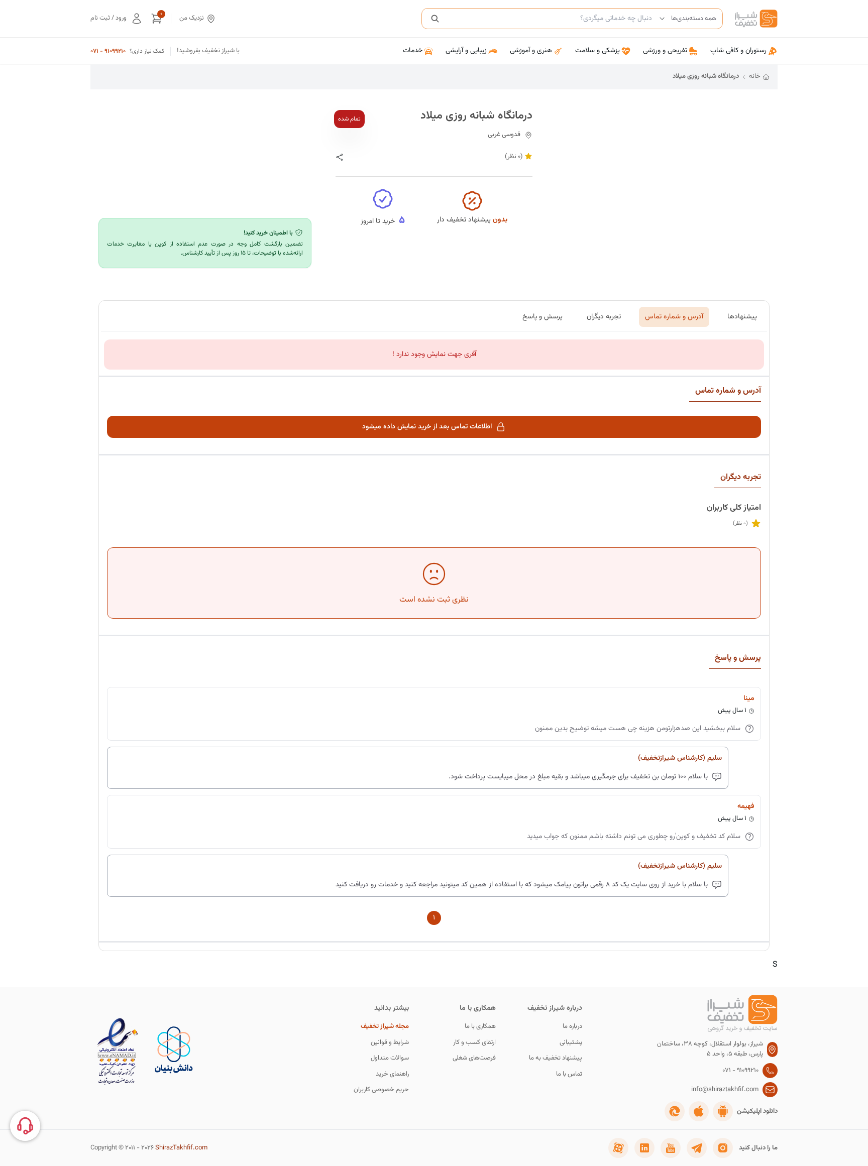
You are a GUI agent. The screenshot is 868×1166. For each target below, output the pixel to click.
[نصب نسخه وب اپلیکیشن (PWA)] (675, 1111)
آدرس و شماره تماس (674, 316)
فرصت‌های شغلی (474, 1058)
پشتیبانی (571, 1042)
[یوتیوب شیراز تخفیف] (671, 1148)
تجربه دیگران (604, 316)
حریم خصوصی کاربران (381, 1090)
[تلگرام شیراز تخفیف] (697, 1148)
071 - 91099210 (108, 51)
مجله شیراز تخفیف (385, 1026)
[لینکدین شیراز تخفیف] (644, 1148)
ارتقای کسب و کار (474, 1042)
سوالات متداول (390, 1058)
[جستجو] (435, 19)
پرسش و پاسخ (542, 316)
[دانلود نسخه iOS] (699, 1111)
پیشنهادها (742, 316)
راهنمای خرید (392, 1074)
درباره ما (572, 1026)
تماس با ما (569, 1074)
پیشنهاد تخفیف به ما (555, 1058)
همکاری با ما (480, 1026)
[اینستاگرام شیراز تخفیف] (723, 1148)
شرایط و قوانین (390, 1042)
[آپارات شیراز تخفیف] (618, 1148)
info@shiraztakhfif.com (724, 1090)
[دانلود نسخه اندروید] (723, 1111)
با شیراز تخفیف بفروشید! (208, 51)
